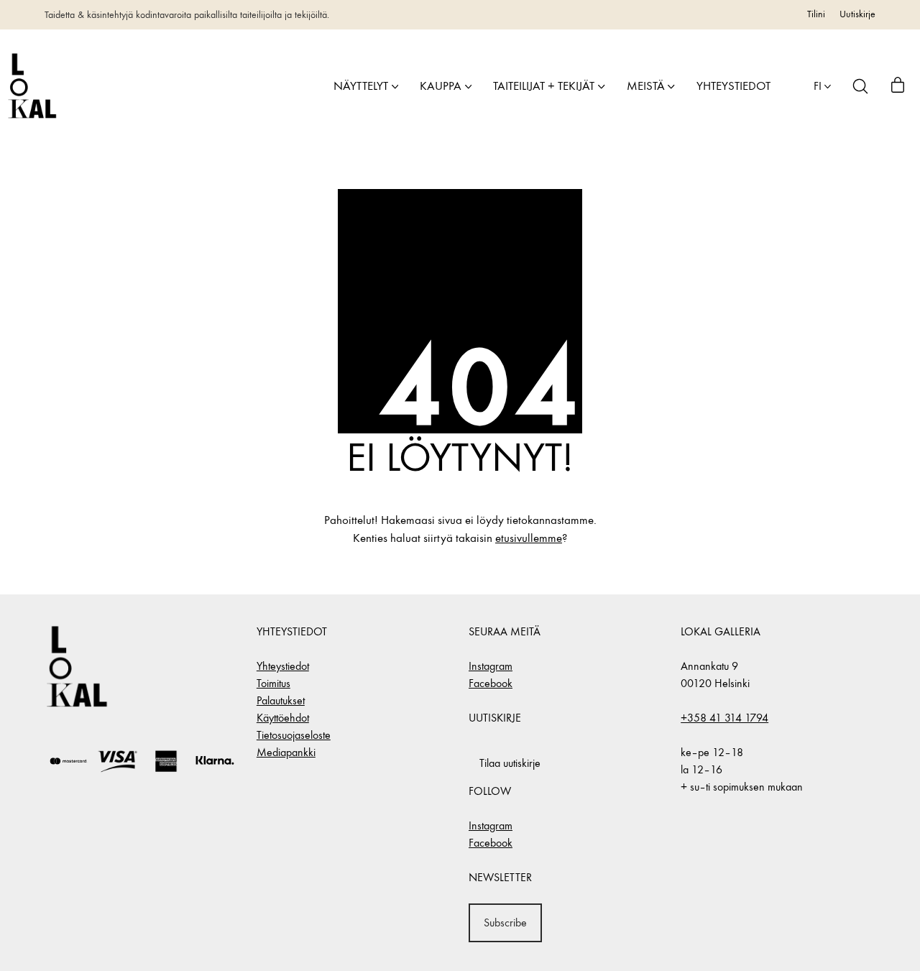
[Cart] (898, 86)
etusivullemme (528, 538)
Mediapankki (286, 752)
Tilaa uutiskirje (509, 763)
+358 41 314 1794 (724, 717)
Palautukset (281, 700)
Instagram (490, 666)
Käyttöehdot (283, 717)
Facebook (490, 683)
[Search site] (860, 86)
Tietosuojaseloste (294, 735)
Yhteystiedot (283, 666)
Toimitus (273, 683)
